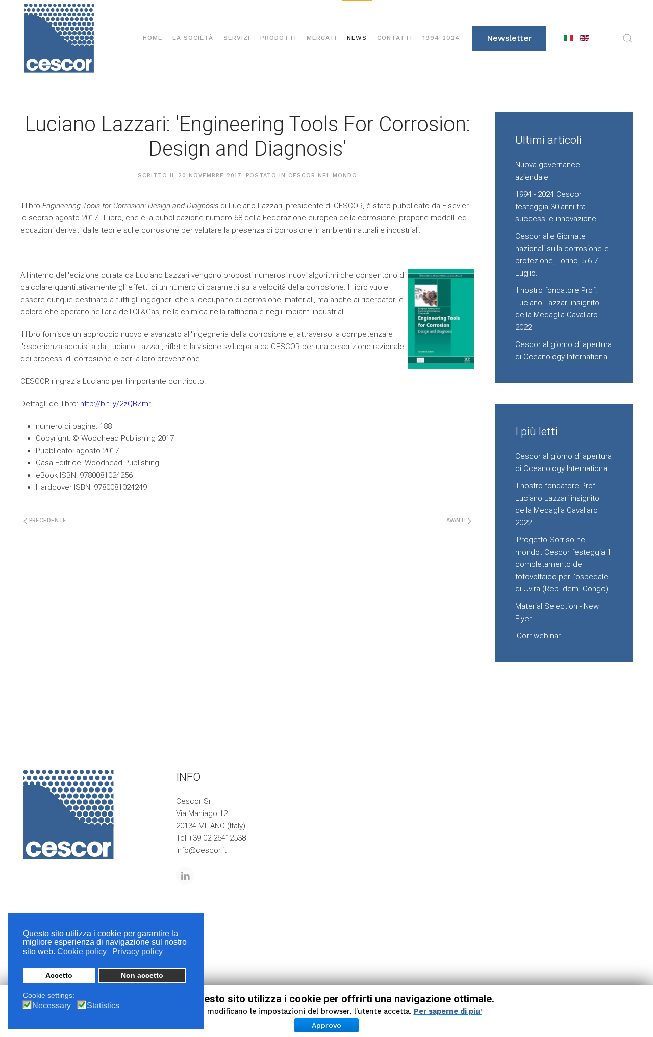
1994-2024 (441, 37)
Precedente (46, 520)
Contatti (394, 37)
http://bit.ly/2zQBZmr (115, 403)
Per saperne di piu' (448, 1011)
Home (152, 37)
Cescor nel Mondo (322, 175)
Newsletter (509, 38)
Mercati (322, 37)
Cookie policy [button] (82, 951)
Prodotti (278, 37)
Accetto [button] (58, 975)
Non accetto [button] (142, 975)
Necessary (51, 1006)
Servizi (236, 37)
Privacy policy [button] (137, 951)
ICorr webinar (538, 635)
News (357, 37)
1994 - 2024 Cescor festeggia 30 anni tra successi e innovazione (555, 207)
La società (192, 37)
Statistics (103, 1006)
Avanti (457, 520)
